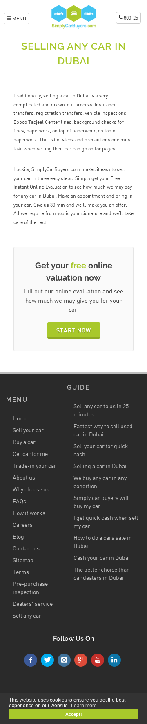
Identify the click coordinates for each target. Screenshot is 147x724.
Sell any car (27, 615)
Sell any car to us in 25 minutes (101, 410)
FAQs (19, 500)
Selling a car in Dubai (100, 465)
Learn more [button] (84, 706)
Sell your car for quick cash (101, 450)
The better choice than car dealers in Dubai (102, 573)
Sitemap (23, 560)
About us (24, 477)
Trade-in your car (34, 465)
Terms (21, 571)
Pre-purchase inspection (30, 587)
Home (20, 418)
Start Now (73, 330)
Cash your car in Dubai (102, 557)
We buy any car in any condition (100, 481)
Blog (18, 536)
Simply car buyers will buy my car (101, 501)
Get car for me (30, 453)
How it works (29, 512)
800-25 (130, 18)
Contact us (26, 548)
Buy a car (24, 441)
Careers (23, 524)
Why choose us (31, 489)
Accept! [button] (73, 714)
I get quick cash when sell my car (106, 521)
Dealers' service (33, 603)
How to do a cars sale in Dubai (103, 541)
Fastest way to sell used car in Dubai (103, 430)
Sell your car (28, 430)
